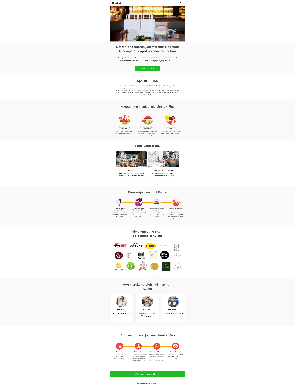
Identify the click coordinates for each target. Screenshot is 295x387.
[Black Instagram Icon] (176, 3)
